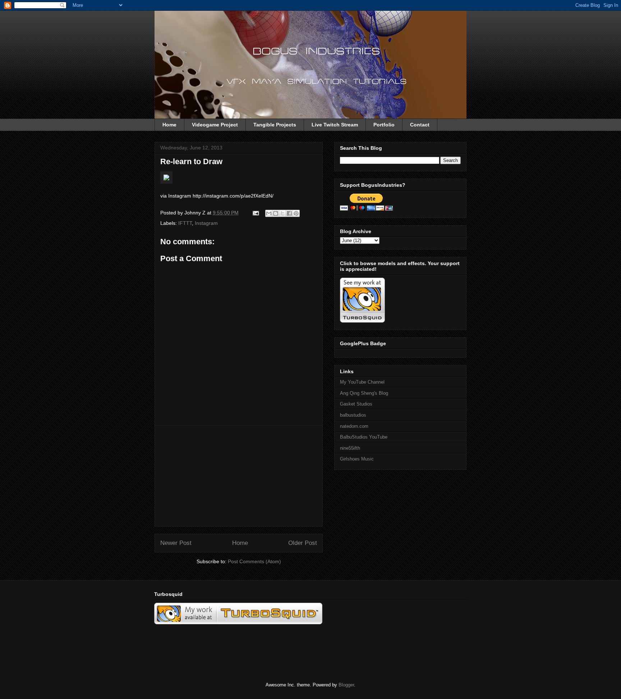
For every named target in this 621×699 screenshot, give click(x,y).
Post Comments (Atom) (254, 561)
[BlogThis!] (275, 213)
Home (169, 125)
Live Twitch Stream (335, 125)
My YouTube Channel (362, 382)
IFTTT (185, 223)
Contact (419, 125)
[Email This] (268, 213)
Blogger (346, 685)
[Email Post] (255, 213)
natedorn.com (354, 426)
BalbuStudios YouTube (363, 437)
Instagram (206, 223)
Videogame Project (215, 125)
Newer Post (176, 543)
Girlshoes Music (357, 459)
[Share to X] (282, 213)
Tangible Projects (274, 125)
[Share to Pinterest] (296, 213)
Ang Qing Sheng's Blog (364, 393)
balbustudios (353, 415)
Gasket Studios (356, 404)
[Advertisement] (239, 476)
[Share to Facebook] (289, 213)
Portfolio (384, 125)
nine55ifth (350, 448)
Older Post (302, 543)
